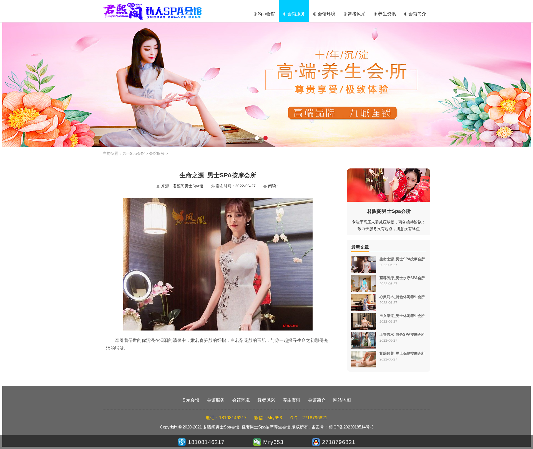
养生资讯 (387, 13)
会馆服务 (296, 13)
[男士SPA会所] (266, 84)
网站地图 (342, 400)
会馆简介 (417, 13)
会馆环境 (326, 13)
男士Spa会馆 (153, 11)
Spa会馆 (266, 13)
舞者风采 (357, 13)
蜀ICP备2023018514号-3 (350, 427)
